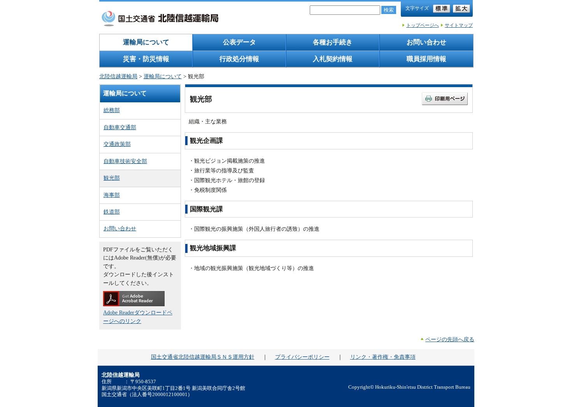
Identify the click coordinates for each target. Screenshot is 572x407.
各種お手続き (333, 42)
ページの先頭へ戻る (449, 339)
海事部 (112, 195)
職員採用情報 (426, 59)
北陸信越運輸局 (118, 76)
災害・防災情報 (146, 59)
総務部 (112, 110)
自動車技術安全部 (125, 161)
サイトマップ (459, 25)
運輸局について (146, 42)
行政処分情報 (239, 59)
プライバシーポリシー (302, 357)
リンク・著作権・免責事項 (383, 357)
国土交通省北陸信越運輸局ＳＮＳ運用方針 (202, 357)
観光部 (112, 178)
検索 (389, 10)
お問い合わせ (426, 42)
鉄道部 (112, 212)
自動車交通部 (120, 127)
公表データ (239, 42)
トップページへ (422, 25)
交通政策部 (117, 144)
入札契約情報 (333, 59)
